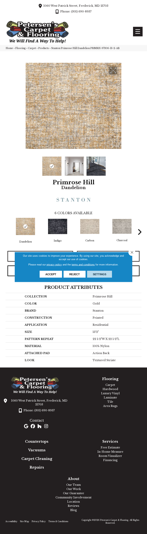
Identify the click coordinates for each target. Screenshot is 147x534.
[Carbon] (90, 226)
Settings (99, 274)
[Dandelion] (25, 226)
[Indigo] (58, 226)
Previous (27, 164)
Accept (50, 274)
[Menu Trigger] (138, 31)
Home (9, 48)
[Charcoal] (122, 226)
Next (119, 164)
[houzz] (39, 426)
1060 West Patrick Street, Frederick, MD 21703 (75, 5)
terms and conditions (83, 264)
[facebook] (33, 426)
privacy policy (54, 264)
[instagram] (46, 426)
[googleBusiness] (26, 426)
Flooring (20, 48)
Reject (74, 274)
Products (43, 48)
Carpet (32, 48)
